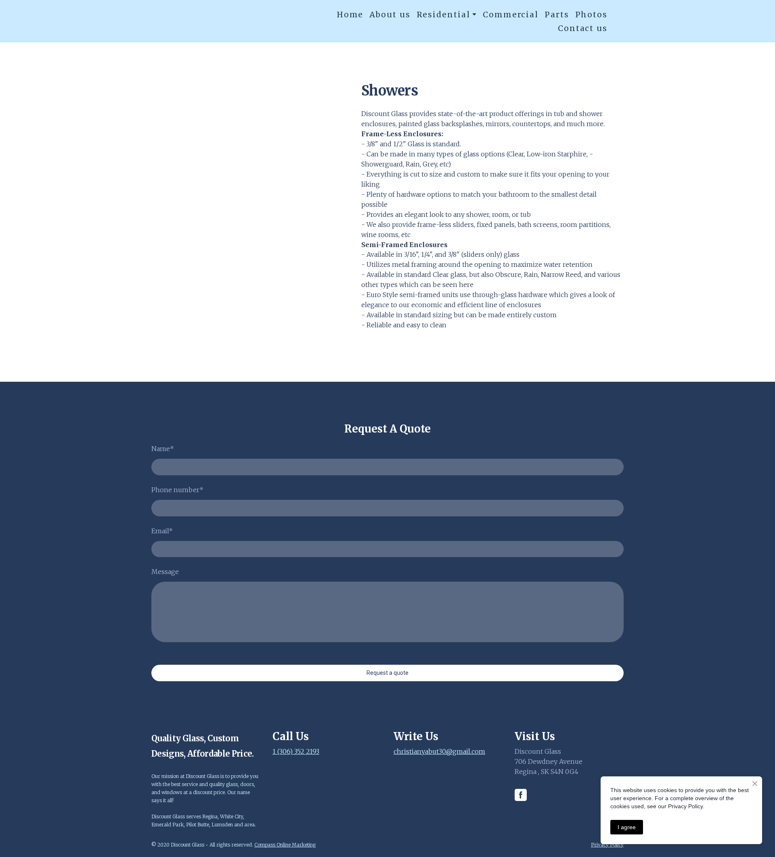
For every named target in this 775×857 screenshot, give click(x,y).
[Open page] (205, 21)
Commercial (510, 14)
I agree (627, 827)
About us (389, 14)
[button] (521, 795)
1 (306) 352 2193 (295, 751)
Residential (443, 14)
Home (350, 14)
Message (165, 572)
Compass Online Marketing (285, 845)
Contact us (582, 28)
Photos (591, 14)
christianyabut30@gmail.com (439, 751)
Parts (557, 14)
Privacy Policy (607, 845)
